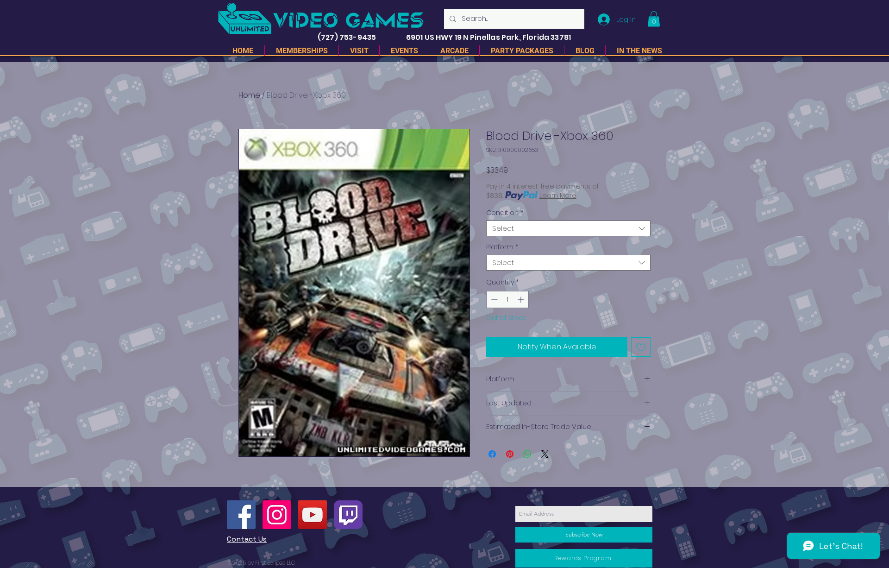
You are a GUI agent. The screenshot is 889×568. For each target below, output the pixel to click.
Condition (504, 212)
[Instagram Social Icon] (277, 514)
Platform (502, 247)
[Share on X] (545, 454)
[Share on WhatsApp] (527, 454)
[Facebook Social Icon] (241, 514)
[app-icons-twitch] (348, 514)
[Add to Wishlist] (641, 347)
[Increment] (521, 299)
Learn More (557, 195)
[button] (653, 18)
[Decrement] (493, 299)
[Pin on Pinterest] (509, 454)
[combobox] (568, 229)
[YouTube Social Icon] (312, 514)
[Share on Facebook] (492, 454)
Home (249, 95)
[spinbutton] (507, 299)
